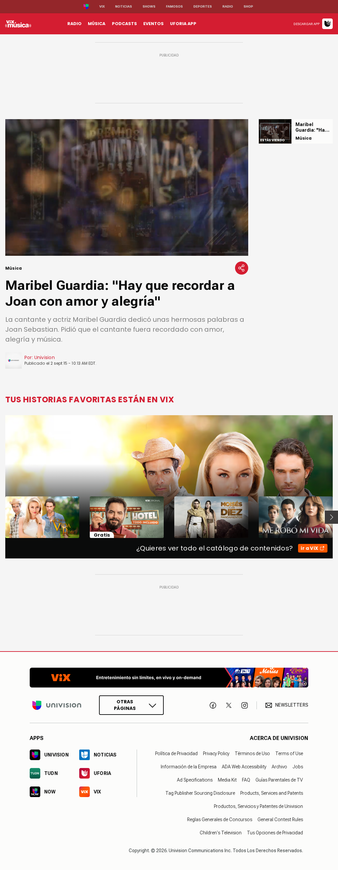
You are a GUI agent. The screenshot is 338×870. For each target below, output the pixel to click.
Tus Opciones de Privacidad (275, 832)
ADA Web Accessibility (244, 766)
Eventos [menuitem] (153, 23)
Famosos (174, 6)
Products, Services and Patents (271, 793)
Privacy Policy (216, 753)
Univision (44, 357)
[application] (126, 187)
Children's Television (221, 832)
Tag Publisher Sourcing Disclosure (200, 793)
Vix (102, 6)
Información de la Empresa (189, 766)
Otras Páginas (125, 705)
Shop (248, 6)
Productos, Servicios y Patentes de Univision (258, 806)
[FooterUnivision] (56, 705)
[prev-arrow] (1, 517)
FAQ (246, 780)
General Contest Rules (280, 819)
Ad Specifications (195, 780)
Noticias (123, 6)
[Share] (241, 268)
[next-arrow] (331, 517)
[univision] (18, 23)
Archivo (279, 766)
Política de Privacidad (176, 753)
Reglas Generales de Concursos (219, 819)
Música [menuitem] (96, 23)
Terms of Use (289, 753)
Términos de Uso (252, 753)
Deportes (202, 6)
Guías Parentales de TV (279, 780)
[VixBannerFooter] (169, 677)
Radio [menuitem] (74, 23)
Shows (149, 6)
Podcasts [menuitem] (124, 23)
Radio (227, 6)
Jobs (297, 766)
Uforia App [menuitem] (183, 23)
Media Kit (227, 780)
